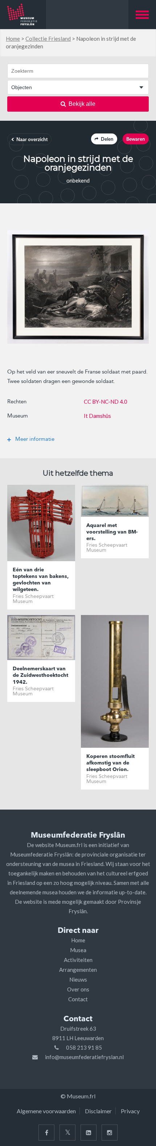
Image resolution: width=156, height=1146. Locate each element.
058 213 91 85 (84, 1047)
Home (13, 38)
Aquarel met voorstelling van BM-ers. (112, 532)
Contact (78, 999)
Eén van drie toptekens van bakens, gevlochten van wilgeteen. (41, 579)
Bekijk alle (82, 104)
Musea (78, 950)
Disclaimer (98, 1110)
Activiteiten (78, 960)
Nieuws (78, 979)
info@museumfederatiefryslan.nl (84, 1057)
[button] (142, 14)
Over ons (78, 989)
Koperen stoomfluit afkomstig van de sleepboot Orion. (110, 763)
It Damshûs (97, 415)
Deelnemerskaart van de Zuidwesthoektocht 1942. (40, 675)
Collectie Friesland (48, 38)
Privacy (130, 1110)
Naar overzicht (32, 139)
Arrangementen (78, 969)
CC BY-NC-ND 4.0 (105, 401)
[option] (78, 287)
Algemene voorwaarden (46, 1110)
